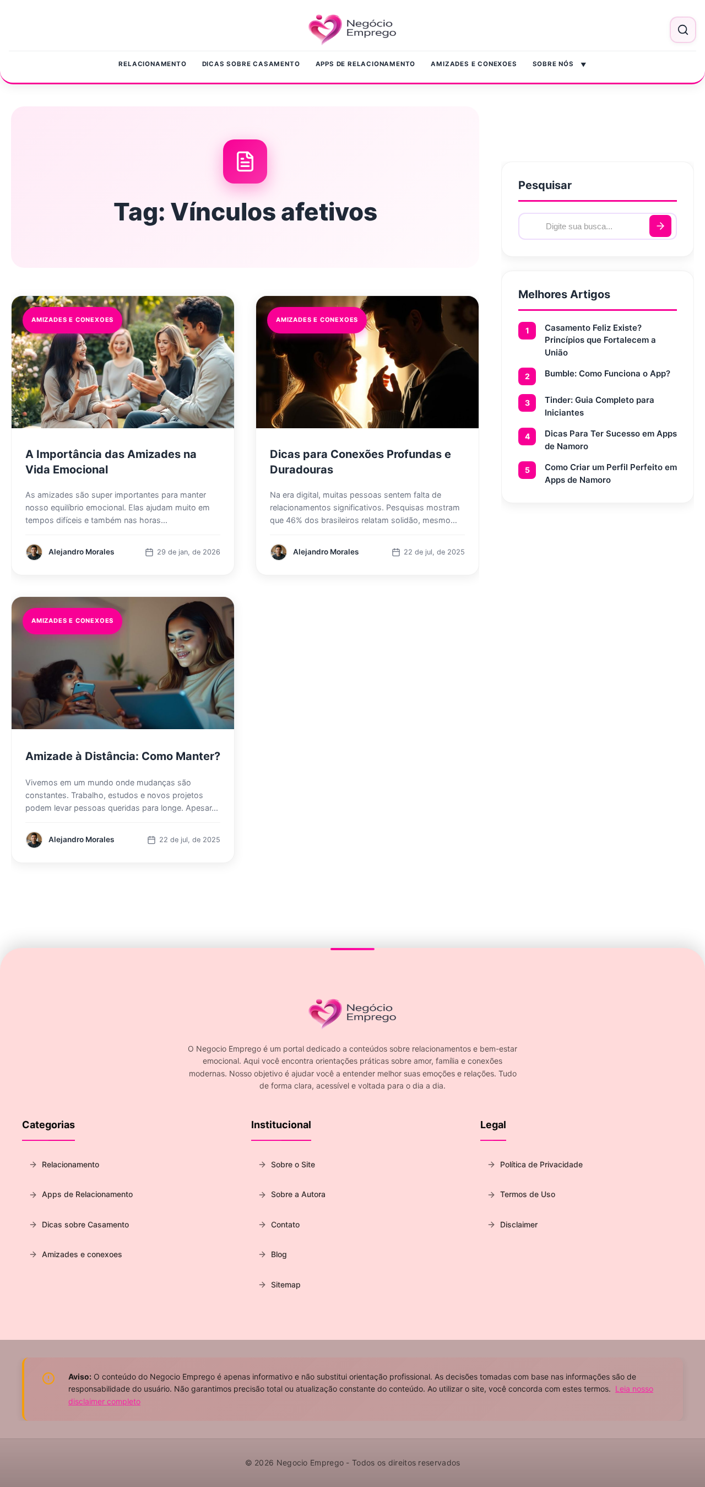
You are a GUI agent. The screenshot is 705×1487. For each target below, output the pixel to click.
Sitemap (286, 1284)
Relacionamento (152, 64)
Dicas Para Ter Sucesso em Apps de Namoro (611, 439)
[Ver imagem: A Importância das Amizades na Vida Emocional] (123, 362)
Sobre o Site (293, 1164)
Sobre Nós (553, 64)
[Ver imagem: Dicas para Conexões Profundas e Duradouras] (367, 362)
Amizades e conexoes (474, 64)
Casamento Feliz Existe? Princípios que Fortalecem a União (600, 340)
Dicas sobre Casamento (251, 64)
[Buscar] (660, 226)
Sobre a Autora (298, 1194)
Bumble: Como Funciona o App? (607, 373)
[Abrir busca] (683, 30)
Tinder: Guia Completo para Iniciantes (599, 406)
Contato (285, 1224)
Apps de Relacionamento (366, 64)
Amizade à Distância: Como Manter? (122, 756)
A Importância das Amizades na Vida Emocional (111, 462)
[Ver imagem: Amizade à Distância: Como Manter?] (123, 663)
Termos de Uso (527, 1194)
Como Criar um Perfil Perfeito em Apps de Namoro (611, 473)
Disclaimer (519, 1224)
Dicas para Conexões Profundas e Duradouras (360, 462)
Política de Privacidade (541, 1164)
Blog (279, 1254)
